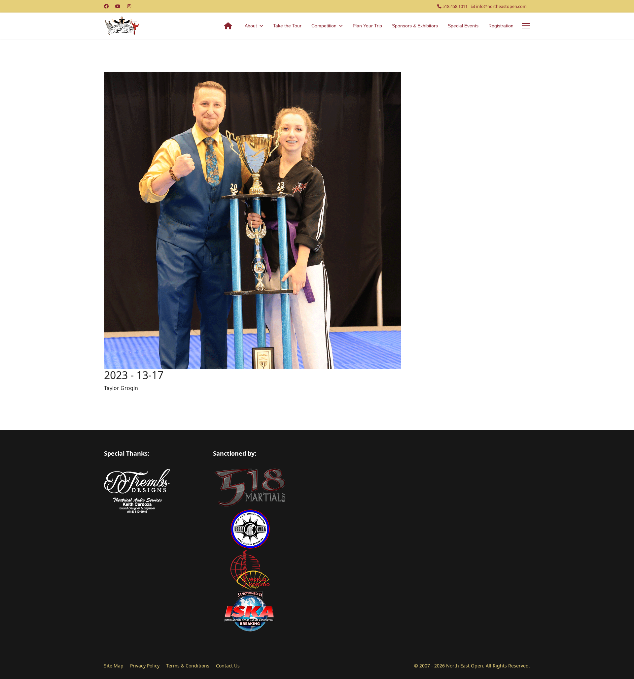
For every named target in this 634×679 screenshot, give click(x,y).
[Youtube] (118, 6)
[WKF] (371, 570)
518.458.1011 (455, 6)
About (251, 25)
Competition (323, 25)
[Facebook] (106, 6)
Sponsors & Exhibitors (415, 25)
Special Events (463, 25)
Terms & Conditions (187, 666)
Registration (500, 25)
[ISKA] (371, 611)
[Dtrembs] (153, 481)
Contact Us (228, 666)
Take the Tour (287, 25)
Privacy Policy (144, 666)
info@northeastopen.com (501, 6)
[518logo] (371, 487)
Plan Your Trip (367, 25)
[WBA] (371, 529)
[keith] (153, 505)
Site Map (113, 666)
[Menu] (526, 26)
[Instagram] (129, 6)
